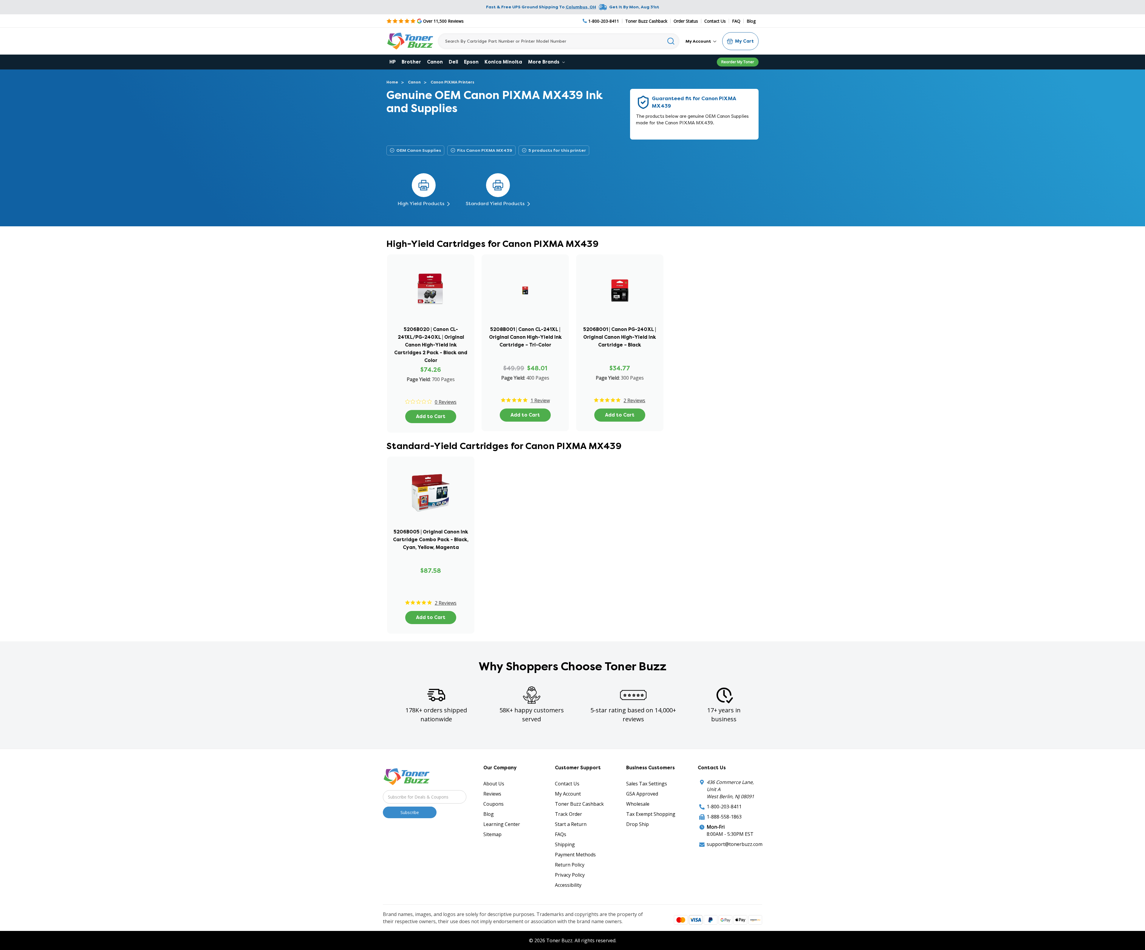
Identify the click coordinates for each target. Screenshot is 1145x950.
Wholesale (637, 804)
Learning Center (501, 824)
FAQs (560, 834)
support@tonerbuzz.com (734, 844)
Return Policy (569, 864)
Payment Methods (575, 854)
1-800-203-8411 (724, 806)
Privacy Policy (570, 875)
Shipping (565, 844)
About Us (493, 783)
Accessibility (568, 885)
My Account (699, 41)
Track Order (568, 814)
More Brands (544, 62)
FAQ (736, 21)
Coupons (493, 804)
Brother (411, 62)
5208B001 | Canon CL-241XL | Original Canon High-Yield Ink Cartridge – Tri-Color (525, 337)
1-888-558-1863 (724, 816)
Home (392, 82)
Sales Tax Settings (646, 783)
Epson (471, 62)
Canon (435, 62)
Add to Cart (430, 416)
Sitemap (492, 834)
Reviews (492, 793)
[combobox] (559, 41)
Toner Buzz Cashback (646, 21)
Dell (453, 62)
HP (392, 62)
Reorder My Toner (737, 61)
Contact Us (715, 21)
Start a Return (571, 824)
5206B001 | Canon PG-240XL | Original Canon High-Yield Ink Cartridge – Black (619, 337)
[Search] (671, 41)
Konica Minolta (503, 62)
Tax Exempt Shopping (650, 814)
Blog (751, 21)
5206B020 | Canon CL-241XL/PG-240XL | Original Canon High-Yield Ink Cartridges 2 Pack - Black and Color (430, 344)
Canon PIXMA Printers (452, 82)
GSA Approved (642, 793)
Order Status (686, 21)
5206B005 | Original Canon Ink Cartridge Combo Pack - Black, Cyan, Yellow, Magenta (430, 539)
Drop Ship (637, 824)
